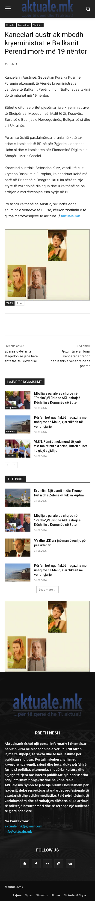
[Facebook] (23, 325)
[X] (34, 325)
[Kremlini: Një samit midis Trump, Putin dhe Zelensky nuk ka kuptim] (17, 498)
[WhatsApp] (55, 325)
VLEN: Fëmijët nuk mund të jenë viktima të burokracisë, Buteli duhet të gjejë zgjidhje (60, 446)
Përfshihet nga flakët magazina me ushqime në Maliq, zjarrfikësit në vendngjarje (60, 422)
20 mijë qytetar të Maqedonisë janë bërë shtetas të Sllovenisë (21, 356)
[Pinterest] (45, 325)
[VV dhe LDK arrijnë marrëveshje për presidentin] (17, 548)
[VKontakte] (70, 863)
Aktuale (10, 25)
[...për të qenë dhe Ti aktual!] (47, 9)
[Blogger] (24, 863)
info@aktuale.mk (18, 831)
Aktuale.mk (70, 216)
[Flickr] (47, 863)
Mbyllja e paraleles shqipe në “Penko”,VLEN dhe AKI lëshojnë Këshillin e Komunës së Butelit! (57, 398)
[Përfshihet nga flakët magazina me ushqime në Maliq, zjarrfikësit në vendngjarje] (17, 424)
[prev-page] (7, 465)
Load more (46, 589)
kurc (20, 303)
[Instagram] (58, 863)
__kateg (10, 455)
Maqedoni (23, 25)
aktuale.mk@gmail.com (23, 826)
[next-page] (15, 465)
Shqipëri (37, 25)
